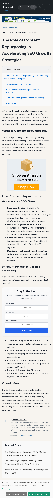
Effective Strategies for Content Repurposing (26, 98)
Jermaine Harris (19, 419)
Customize (6, 489)
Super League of (8, 7)
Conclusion (11, 103)
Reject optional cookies (16, 494)
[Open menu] (47, 7)
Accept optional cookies (39, 494)
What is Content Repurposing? (19, 84)
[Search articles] (40, 7)
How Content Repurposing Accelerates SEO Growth (24, 91)
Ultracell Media (26, 436)
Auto (33, 7)
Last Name (9, 312)
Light (21, 7)
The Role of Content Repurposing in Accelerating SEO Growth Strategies (26, 77)
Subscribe (26, 330)
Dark (27, 7)
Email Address (11, 321)
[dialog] (26, 489)
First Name (9, 304)
